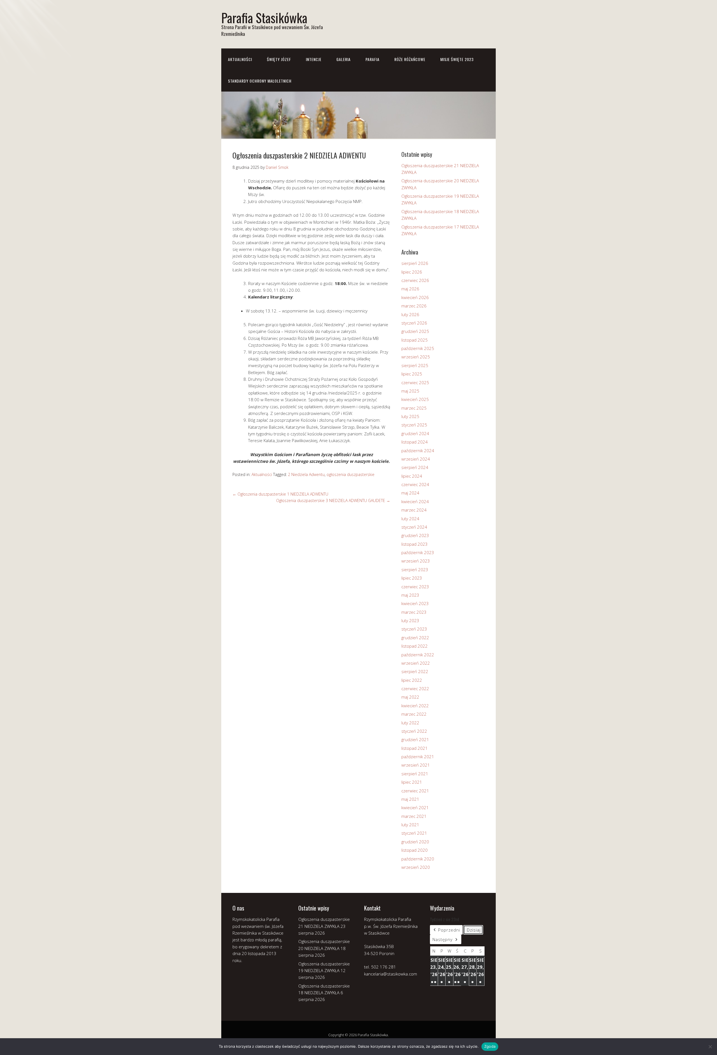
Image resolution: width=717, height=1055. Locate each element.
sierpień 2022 (414, 671)
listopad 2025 (414, 340)
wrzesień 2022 (415, 663)
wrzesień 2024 (415, 459)
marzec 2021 (414, 816)
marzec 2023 (414, 612)
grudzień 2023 (415, 535)
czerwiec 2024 (415, 484)
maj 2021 (410, 799)
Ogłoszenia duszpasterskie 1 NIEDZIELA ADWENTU (280, 494)
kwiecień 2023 (415, 603)
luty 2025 (410, 416)
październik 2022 (417, 654)
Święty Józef (279, 59)
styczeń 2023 (414, 629)
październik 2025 (417, 348)
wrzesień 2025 (415, 357)
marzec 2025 (414, 408)
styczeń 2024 (414, 527)
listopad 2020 (414, 850)
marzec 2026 (414, 306)
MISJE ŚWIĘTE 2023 (457, 59)
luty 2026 (410, 314)
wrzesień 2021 (415, 765)
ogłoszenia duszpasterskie (350, 474)
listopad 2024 (414, 442)
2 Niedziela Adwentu (306, 474)
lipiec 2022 (411, 680)
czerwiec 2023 (415, 586)
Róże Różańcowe (409, 59)
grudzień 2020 (415, 841)
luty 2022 (410, 722)
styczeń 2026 (414, 323)
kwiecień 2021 (415, 807)
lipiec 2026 (411, 272)
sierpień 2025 (414, 365)
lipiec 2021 (411, 782)
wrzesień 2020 (415, 867)
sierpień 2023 (414, 569)
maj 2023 (410, 595)
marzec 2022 (414, 714)
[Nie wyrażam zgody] (710, 1046)
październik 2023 (417, 552)
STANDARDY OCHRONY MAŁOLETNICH (260, 81)
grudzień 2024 (415, 433)
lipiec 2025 (411, 374)
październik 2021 (417, 756)
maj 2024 (410, 493)
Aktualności (240, 59)
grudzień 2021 (415, 739)
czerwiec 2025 (415, 382)
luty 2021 (410, 824)
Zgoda (489, 1046)
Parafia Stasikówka (264, 17)
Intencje (314, 59)
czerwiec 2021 (415, 790)
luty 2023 (410, 620)
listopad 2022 (414, 646)
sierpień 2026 (414, 263)
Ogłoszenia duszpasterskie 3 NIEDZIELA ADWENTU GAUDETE (333, 500)
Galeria (343, 59)
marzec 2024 (414, 510)
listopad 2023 (414, 544)
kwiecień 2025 (415, 399)
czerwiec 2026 (415, 280)
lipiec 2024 (411, 476)
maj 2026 (410, 288)
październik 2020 (417, 859)
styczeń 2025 (414, 425)
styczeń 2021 (414, 833)
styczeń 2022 (414, 731)
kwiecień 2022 (415, 705)
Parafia (373, 59)
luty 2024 (410, 518)
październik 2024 (417, 450)
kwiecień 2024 (415, 501)
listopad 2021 (414, 748)
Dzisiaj (474, 930)
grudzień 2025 (415, 331)
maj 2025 (410, 391)
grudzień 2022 (415, 637)
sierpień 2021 (414, 773)
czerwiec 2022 (415, 688)
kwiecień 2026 (415, 297)
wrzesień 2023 (415, 561)
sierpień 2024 (414, 467)
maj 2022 (410, 697)
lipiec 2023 (411, 578)
